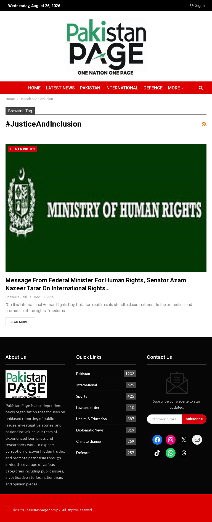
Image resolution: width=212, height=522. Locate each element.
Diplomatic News (90, 430)
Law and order (87, 407)
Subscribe (194, 419)
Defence (153, 88)
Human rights (22, 149)
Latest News (60, 88)
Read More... (20, 322)
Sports (81, 396)
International (121, 88)
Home (34, 88)
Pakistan (90, 88)
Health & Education (91, 419)
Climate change (88, 441)
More (174, 88)
